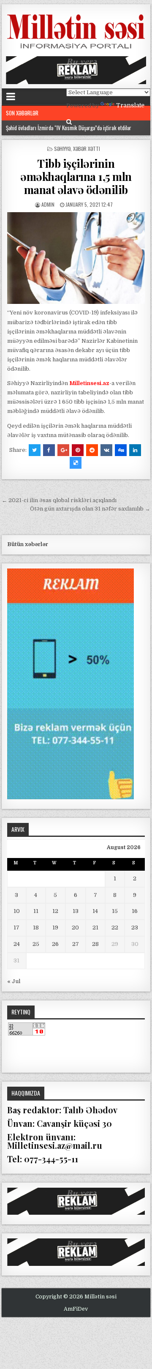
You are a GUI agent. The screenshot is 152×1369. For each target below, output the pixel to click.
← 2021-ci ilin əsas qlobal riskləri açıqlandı (59, 500)
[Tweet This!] (35, 450)
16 (135, 911)
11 (35, 911)
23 (134, 927)
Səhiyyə (62, 148)
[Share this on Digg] (121, 450)
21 (95, 927)
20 (75, 927)
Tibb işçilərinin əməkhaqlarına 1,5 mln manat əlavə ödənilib (76, 176)
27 (75, 944)
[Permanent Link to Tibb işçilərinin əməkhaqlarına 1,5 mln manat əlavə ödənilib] (76, 258)
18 (36, 927)
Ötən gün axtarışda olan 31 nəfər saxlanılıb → (90, 509)
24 (17, 944)
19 (55, 927)
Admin (47, 204)
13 (76, 911)
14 (95, 911)
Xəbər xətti (86, 148)
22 (114, 927)
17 (16, 927)
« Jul (13, 981)
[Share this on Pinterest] (78, 450)
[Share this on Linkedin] (135, 450)
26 (55, 944)
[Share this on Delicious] (75, 463)
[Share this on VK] (106, 450)
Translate (130, 105)
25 (36, 944)
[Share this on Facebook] (49, 450)
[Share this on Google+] (63, 450)
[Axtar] (69, 122)
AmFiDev (76, 1309)
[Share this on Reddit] (92, 450)
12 (55, 911)
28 (95, 944)
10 (17, 911)
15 (115, 911)
